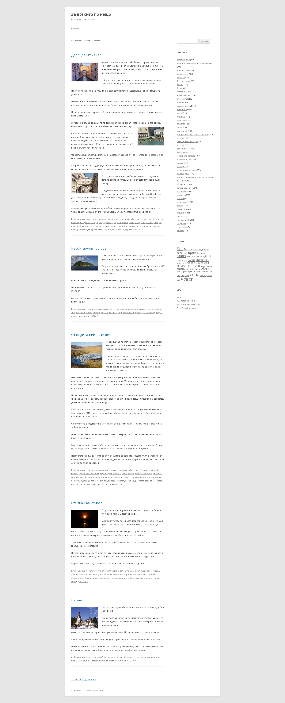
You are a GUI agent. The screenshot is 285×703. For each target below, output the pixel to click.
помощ (209, 266)
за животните (183, 106)
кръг (110, 477)
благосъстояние (148, 470)
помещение (85, 660)
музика (180, 163)
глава (181, 256)
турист (128, 229)
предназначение (144, 226)
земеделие (182, 120)
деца (207, 256)
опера (74, 578)
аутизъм (181, 77)
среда (114, 578)
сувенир (148, 578)
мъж (206, 263)
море (126, 574)
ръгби (81, 578)
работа (204, 268)
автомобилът (183, 59)
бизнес (180, 84)
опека (89, 312)
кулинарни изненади (187, 141)
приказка (181, 195)
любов (191, 263)
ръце (192, 271)
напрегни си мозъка (186, 170)
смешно (180, 212)
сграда (94, 229)
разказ (180, 205)
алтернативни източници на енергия (194, 63)
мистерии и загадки (107, 470)
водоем (109, 473)
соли (82, 484)
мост (101, 226)
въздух (94, 222)
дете (202, 256)
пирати (104, 312)
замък (143, 657)
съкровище (149, 312)
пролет (120, 480)
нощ (145, 574)
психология (182, 202)
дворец (107, 222)
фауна (159, 312)
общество (181, 184)
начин (114, 226)
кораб (78, 226)
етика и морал (183, 95)
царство (82, 316)
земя (179, 263)
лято (131, 477)
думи (136, 657)
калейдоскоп (86, 477)
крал (158, 657)
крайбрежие (106, 574)
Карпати (151, 657)
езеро (131, 473)
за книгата (182, 109)
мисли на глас (183, 152)
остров (121, 226)
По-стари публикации (83, 679)
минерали (139, 477)
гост (152, 570)
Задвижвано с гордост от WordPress (87, 690)
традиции (181, 223)
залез (131, 222)
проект (95, 660)
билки (179, 88)
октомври (152, 574)
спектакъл (97, 578)
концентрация (100, 477)
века (160, 219)
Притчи (180, 198)
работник (129, 480)
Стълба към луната (86, 503)
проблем (190, 269)
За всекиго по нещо (91, 14)
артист (146, 570)
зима (155, 473)
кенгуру (95, 574)
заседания (140, 222)
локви (126, 477)
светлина (113, 660)
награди (181, 166)
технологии (182, 220)
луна (115, 574)
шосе (108, 484)
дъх (73, 574)
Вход (179, 297)
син (178, 275)
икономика (182, 131)
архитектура (92, 219)
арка (155, 219)
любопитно (113, 219)
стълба (129, 578)
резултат (139, 480)
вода (102, 473)
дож (114, 222)
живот (125, 222)
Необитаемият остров (88, 248)
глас (188, 256)
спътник (107, 578)
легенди (180, 145)
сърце (184, 275)
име (156, 222)
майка (199, 263)
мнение (75, 660)
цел (98, 484)
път (196, 269)
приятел (181, 268)
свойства (149, 480)
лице (184, 263)
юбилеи (180, 230)
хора (73, 581)
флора (74, 316)
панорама (130, 226)
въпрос (202, 253)
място (107, 226)
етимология (182, 98)
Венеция (75, 222)
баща (200, 249)
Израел (180, 127)
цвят (93, 484)
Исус (195, 249)
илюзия (87, 574)
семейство (182, 209)
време (193, 252)
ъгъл (120, 660)
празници (181, 191)
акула (130, 309)
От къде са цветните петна (92, 334)
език (119, 222)
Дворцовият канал (86, 55)
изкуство (181, 123)
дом (179, 260)
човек (187, 279)
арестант (147, 219)
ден (197, 256)
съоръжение (118, 229)
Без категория (183, 81)
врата (185, 253)
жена (191, 260)
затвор (149, 222)
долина (123, 473)
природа (139, 312)
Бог (180, 248)
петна (93, 480)
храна (202, 276)
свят (199, 271)
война (116, 473)
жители (79, 574)
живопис (181, 102)
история (103, 219)
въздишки (85, 222)
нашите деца (183, 173)
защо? (180, 113)
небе (139, 574)
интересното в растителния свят (192, 134)
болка (206, 249)
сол (78, 484)
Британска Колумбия (89, 473)
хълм (88, 484)
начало (133, 574)
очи (197, 266)
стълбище (138, 578)
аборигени (126, 570)
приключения (127, 312)
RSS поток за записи (186, 300)
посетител (102, 480)
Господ (188, 249)
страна (107, 229)
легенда (95, 226)
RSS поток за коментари (188, 304)
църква (208, 275)
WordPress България (186, 308)
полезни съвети (184, 188)
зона (136, 309)
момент (143, 309)
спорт (100, 309)
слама (101, 229)
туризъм (123, 219)
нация (79, 480)
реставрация (83, 229)
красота (86, 226)
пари (203, 266)
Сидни (88, 578)
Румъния (103, 660)
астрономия (182, 74)
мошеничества (184, 159)
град (101, 222)
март (120, 574)
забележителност (143, 473)
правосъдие (114, 312)
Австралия (137, 570)
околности (81, 312)
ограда (86, 480)
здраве (180, 116)
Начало (75, 28)
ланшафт (117, 477)
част (103, 484)
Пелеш (76, 600)
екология (181, 91)
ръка (186, 271)
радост (180, 271)
